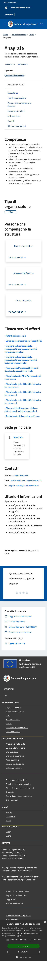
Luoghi (9, 831)
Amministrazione (19, 34)
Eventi (8, 835)
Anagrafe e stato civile (15, 743)
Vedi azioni (22, 64)
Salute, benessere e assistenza (19, 796)
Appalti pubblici (12, 759)
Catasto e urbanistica (15, 763)
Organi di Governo (13, 707)
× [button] (45, 922)
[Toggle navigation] (5, 23)
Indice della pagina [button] (16, 84)
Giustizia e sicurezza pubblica (18, 784)
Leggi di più (20, 936)
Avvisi (8, 820)
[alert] (23, 940)
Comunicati (10, 816)
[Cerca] (41, 24)
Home (5, 34)
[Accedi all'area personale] (6, 7)
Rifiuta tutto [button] (23, 952)
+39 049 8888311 (21, 475)
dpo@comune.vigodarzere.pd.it (21, 879)
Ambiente (10, 792)
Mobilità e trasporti (14, 767)
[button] (7, 939)
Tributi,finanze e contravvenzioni (20, 788)
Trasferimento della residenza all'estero (23, 416)
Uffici (31, 34)
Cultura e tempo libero (15, 747)
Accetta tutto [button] (23, 946)
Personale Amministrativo (17, 727)
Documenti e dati (13, 731)
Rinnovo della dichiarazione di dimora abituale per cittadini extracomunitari (21, 410)
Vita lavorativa (12, 751)
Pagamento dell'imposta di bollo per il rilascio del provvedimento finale (21, 369)
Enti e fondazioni (13, 719)
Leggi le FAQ (11, 899)
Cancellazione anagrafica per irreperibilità (24, 340)
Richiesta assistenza (14, 903)
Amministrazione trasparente (18, 915)
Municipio (18, 437)
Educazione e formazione (16, 780)
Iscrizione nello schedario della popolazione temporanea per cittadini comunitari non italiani (21, 348)
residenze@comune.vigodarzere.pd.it (26, 480)
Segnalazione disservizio (16, 895)
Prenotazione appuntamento (18, 891)
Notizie (9, 812)
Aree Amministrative (15, 711)
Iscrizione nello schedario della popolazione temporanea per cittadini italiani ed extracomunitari (21, 359)
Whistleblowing (12, 919)
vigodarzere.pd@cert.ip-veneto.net (24, 485)
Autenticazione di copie (16, 335)
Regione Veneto (10, 2)
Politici (9, 723)
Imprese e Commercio (15, 755)
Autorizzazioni (12, 800)
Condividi (9, 64)
